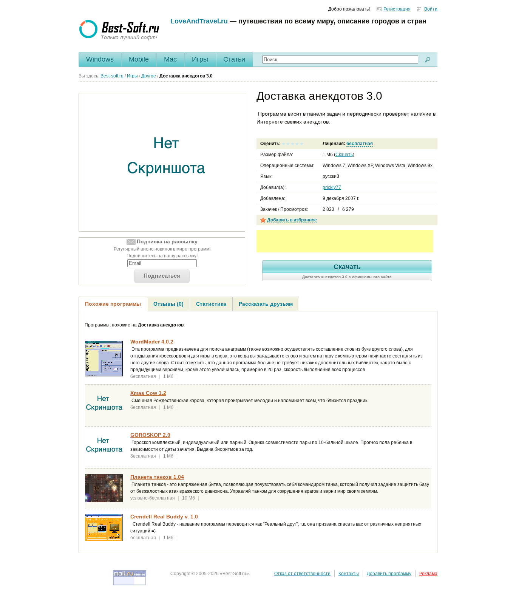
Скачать (344, 154)
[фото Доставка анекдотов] (166, 162)
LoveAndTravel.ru (199, 21)
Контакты (348, 573)
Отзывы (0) (168, 304)
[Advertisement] (344, 241)
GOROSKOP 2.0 (150, 435)
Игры (200, 59)
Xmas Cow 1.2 (148, 393)
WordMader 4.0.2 (151, 342)
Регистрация (397, 9)
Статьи (234, 59)
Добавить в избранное (292, 220)
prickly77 (332, 187)
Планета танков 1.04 (157, 477)
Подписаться (162, 275)
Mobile (139, 59)
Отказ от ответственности (302, 573)
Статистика (211, 304)
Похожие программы (113, 304)
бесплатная (359, 143)
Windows (100, 59)
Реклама (428, 573)
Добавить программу (389, 573)
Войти (430, 9)
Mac (170, 59)
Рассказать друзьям (266, 304)
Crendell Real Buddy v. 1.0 (164, 517)
